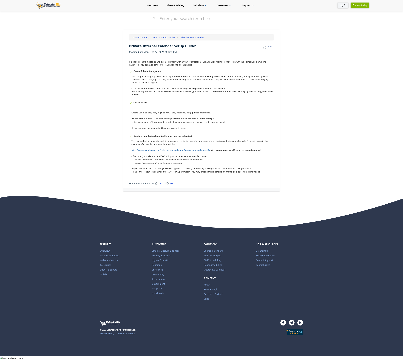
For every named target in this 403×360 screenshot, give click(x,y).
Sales (206, 298)
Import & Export (108, 269)
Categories (105, 264)
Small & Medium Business (165, 250)
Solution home (139, 37)
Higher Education (161, 260)
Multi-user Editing (109, 255)
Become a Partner (213, 294)
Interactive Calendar (214, 269)
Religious (157, 264)
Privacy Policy (107, 333)
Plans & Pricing (175, 5)
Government (158, 283)
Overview (105, 250)
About (207, 284)
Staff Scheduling (212, 260)
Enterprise (157, 269)
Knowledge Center (265, 255)
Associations (158, 279)
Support (248, 5)
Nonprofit (157, 288)
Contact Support (264, 260)
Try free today (360, 5)
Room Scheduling (213, 264)
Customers (225, 5)
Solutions (200, 5)
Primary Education (161, 255)
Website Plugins (212, 255)
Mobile (103, 274)
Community (158, 274)
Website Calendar (109, 260)
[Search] (154, 19)
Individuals (158, 293)
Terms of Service (126, 333)
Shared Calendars (213, 250)
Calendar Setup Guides (163, 37)
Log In (343, 5)
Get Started (262, 250)
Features (152, 5)
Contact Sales (263, 264)
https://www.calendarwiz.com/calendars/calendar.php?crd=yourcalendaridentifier (171, 150)
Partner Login (211, 289)
